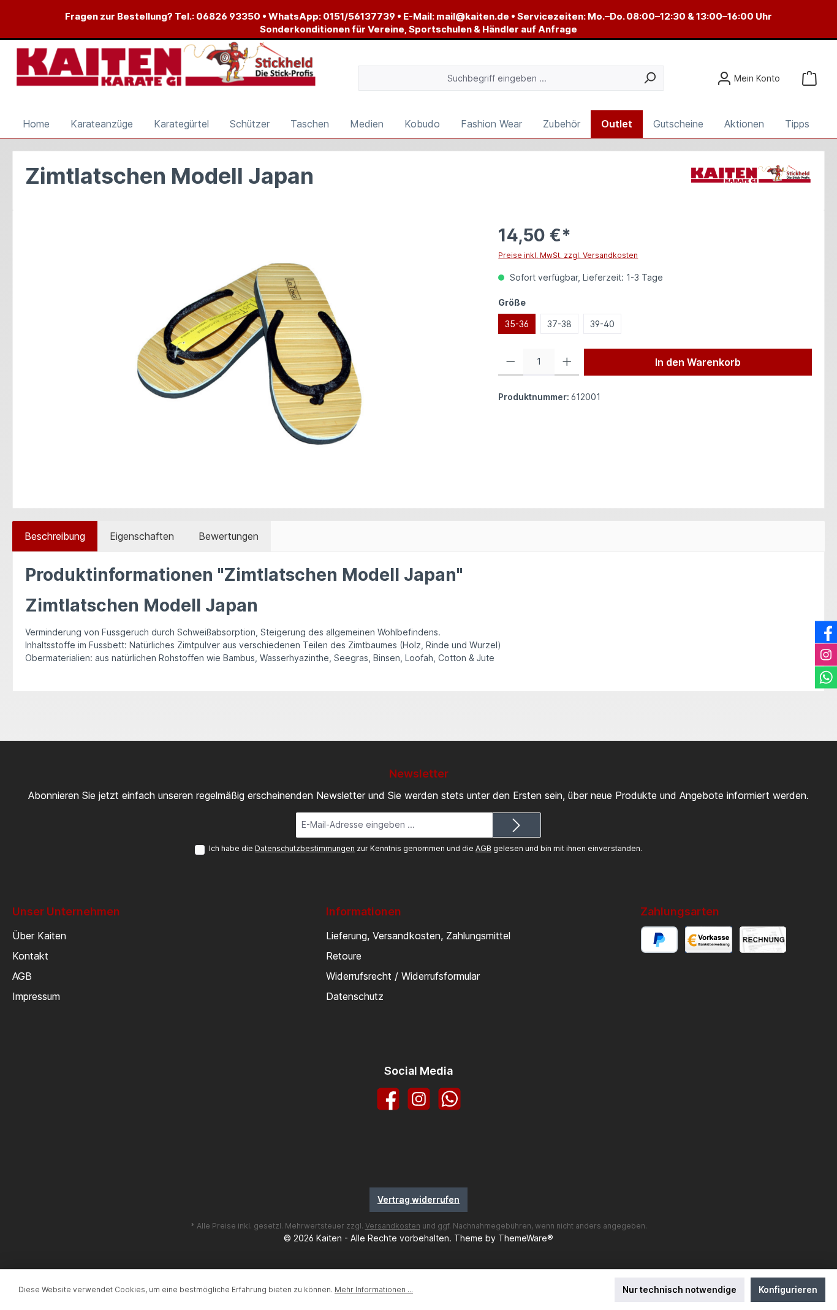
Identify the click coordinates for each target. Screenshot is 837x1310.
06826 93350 (228, 16)
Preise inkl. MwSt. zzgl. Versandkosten (568, 255)
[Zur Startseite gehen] (165, 65)
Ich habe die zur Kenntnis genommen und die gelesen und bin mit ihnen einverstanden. (425, 848)
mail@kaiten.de (472, 16)
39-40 (602, 324)
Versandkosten (392, 1225)
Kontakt (30, 956)
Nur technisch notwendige (680, 1289)
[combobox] (497, 78)
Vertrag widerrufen (418, 1199)
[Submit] (516, 825)
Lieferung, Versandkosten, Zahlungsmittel (418, 935)
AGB (483, 848)
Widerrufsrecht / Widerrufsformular (403, 976)
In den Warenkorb (698, 362)
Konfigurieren (788, 1289)
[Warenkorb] (809, 78)
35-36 (517, 324)
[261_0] (249, 354)
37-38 (559, 324)
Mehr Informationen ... (374, 1289)
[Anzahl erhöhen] (567, 362)
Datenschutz (355, 996)
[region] (249, 354)
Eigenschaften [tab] (142, 536)
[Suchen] (649, 78)
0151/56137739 (359, 16)
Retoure (344, 956)
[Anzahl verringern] (510, 362)
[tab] (54, 536)
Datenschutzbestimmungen (305, 848)
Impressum (36, 996)
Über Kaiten (39, 935)
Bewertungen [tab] (229, 536)
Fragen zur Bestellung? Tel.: (130, 16)
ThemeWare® (525, 1238)
